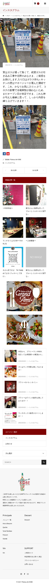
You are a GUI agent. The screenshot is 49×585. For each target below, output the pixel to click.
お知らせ (8, 444)
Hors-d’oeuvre (7, 524)
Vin (4, 553)
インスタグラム (18, 65)
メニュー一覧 (7, 520)
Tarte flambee (7, 531)
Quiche (5, 527)
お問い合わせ (28, 564)
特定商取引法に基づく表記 (33, 557)
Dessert (27, 520)
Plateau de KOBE (15, 159)
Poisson (5, 535)
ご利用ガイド (28, 553)
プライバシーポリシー (31, 560)
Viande (5, 539)
